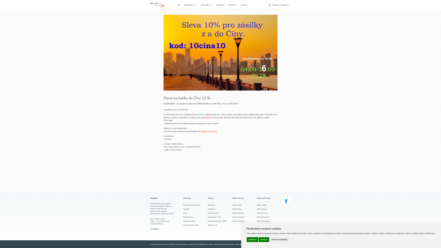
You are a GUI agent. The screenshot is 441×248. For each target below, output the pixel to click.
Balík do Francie (262, 213)
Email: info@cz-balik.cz (157, 219)
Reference (232, 5)
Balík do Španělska (263, 221)
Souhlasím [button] (252, 239)
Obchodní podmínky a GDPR (217, 221)
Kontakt (244, 5)
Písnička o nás (212, 225)
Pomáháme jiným (213, 213)
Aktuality (186, 209)
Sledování (220, 5)
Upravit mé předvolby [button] (279, 239)
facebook (204, 131)
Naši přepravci (188, 217)
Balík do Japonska (238, 221)
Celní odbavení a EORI (190, 225)
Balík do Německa (263, 217)
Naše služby (189, 5)
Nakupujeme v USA (214, 217)
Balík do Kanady (237, 213)
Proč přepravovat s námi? (191, 205)
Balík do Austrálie (238, 217)
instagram (213, 131)
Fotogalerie (212, 209)
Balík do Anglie (262, 205)
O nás (185, 213)
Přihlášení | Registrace (280, 5)
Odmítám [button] (263, 239)
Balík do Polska (262, 209)
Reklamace (211, 205)
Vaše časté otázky (189, 221)
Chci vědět (205, 5)
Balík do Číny (236, 209)
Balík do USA (236, 205)
